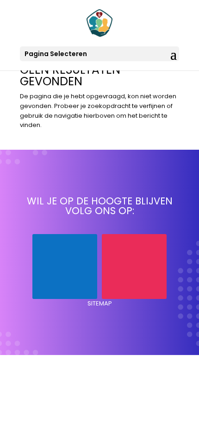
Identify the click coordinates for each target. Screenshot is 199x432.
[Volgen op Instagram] (134, 266)
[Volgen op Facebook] (64, 266)
